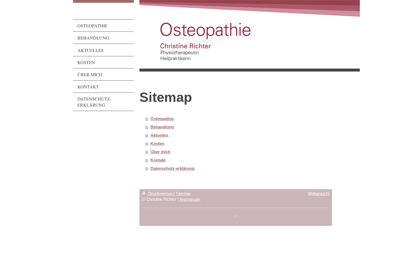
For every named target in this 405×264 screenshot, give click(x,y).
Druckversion (160, 193)
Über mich (160, 151)
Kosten (157, 143)
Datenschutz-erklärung (172, 168)
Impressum (190, 199)
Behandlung (162, 127)
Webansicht (318, 193)
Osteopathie (162, 118)
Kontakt (158, 160)
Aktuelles (159, 135)
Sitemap (183, 193)
